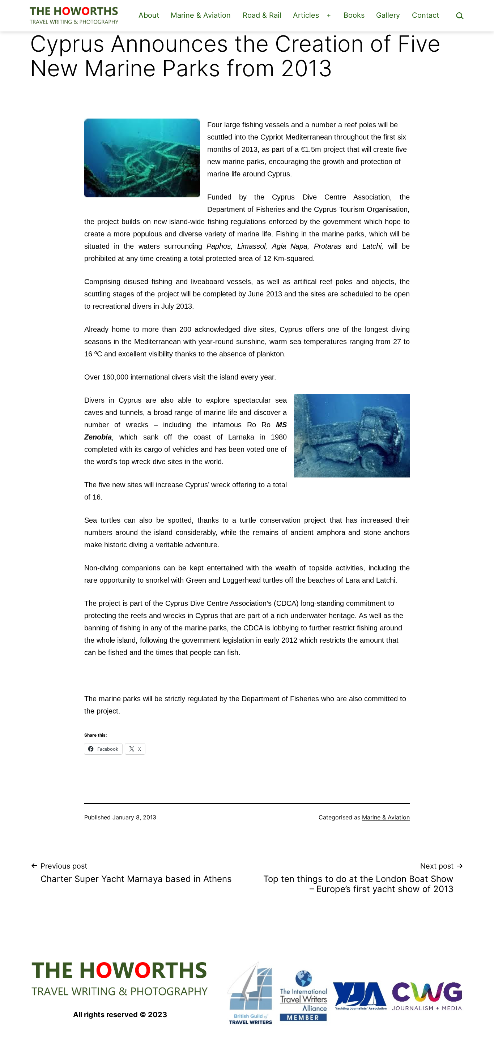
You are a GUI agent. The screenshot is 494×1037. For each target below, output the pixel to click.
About (149, 15)
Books (354, 15)
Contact (425, 15)
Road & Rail (262, 15)
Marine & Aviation (201, 15)
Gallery (388, 15)
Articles (306, 15)
